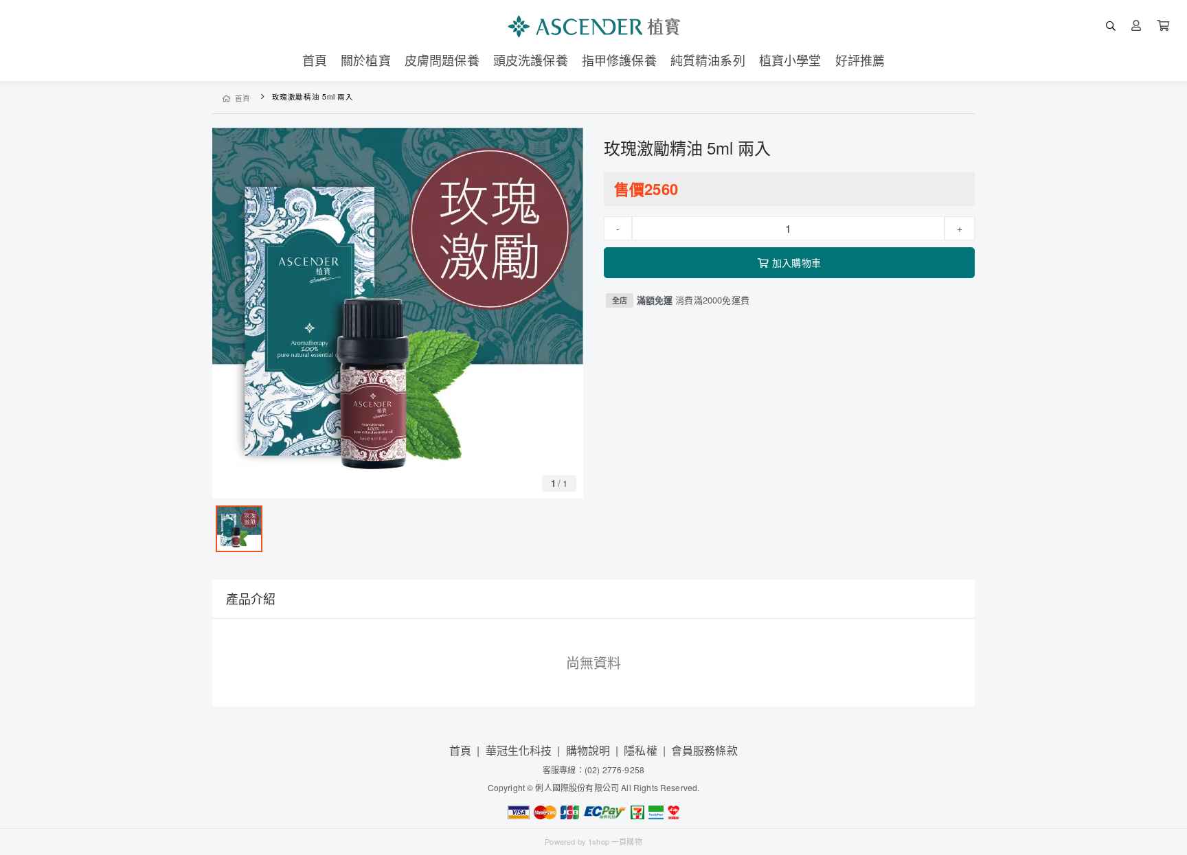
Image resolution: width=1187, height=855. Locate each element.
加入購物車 (796, 262)
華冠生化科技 (519, 750)
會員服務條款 (704, 750)
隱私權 (640, 750)
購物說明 (588, 750)
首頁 (243, 98)
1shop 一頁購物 (615, 841)
